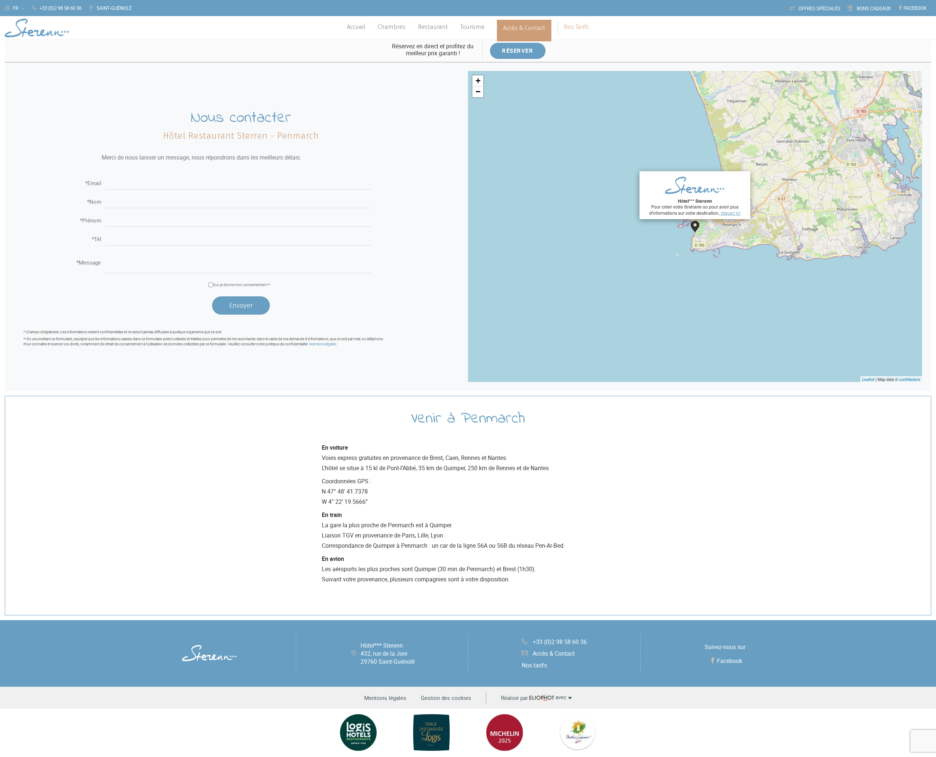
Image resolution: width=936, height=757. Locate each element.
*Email (93, 183)
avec (536, 697)
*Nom (94, 202)
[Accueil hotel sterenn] (37, 28)
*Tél (96, 239)
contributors (909, 379)
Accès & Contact (554, 653)
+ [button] (478, 80)
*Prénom (90, 221)
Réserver (517, 50)
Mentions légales (322, 343)
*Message (88, 263)
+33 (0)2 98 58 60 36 (560, 642)
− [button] (478, 91)
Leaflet (868, 379)
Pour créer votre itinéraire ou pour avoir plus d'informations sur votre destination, (694, 207)
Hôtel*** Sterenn (388, 653)
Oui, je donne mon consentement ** (241, 284)
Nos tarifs (534, 665)
